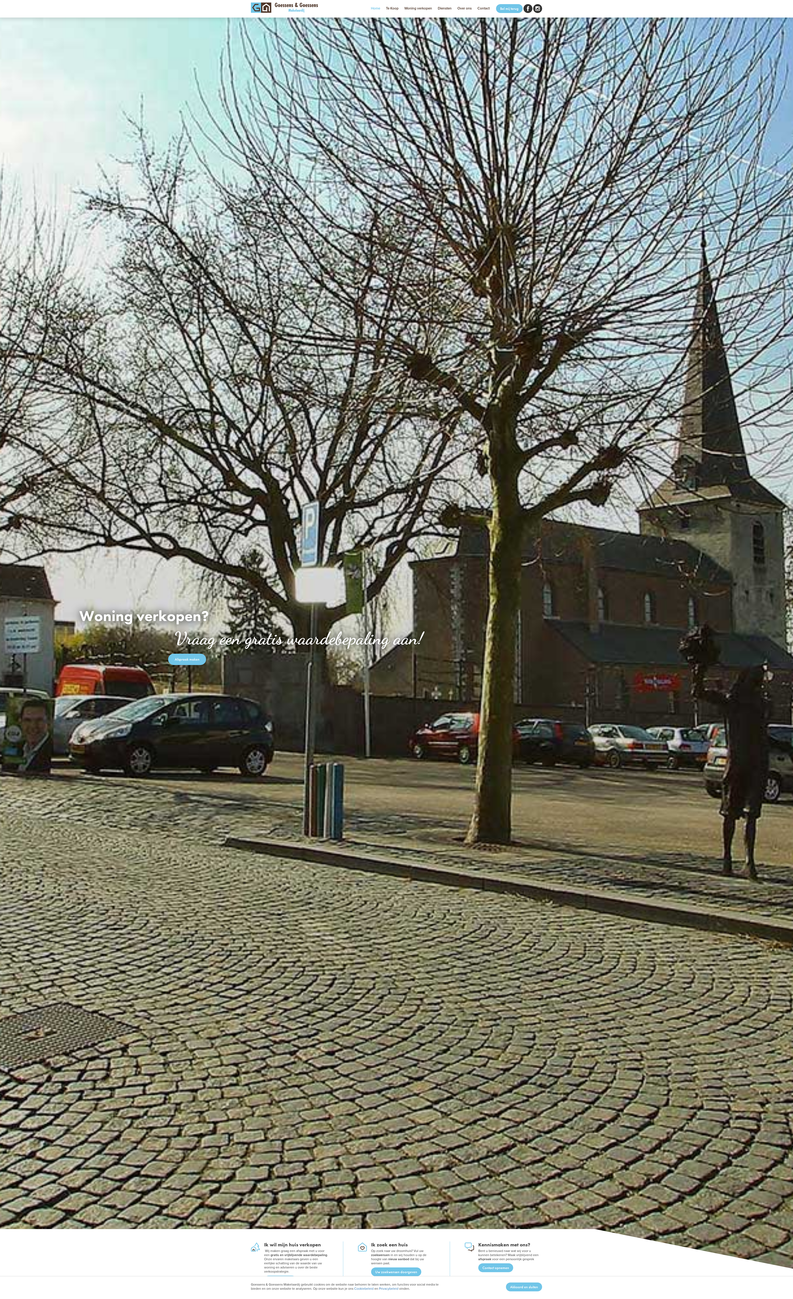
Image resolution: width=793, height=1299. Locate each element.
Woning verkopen (418, 8)
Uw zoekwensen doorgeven (396, 1271)
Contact (483, 8)
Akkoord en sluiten (524, 1287)
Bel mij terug (509, 8)
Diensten (445, 8)
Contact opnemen (495, 1267)
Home (375, 8)
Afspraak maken (187, 659)
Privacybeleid (388, 1289)
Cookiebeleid (364, 1289)
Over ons (464, 8)
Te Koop (392, 8)
